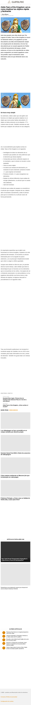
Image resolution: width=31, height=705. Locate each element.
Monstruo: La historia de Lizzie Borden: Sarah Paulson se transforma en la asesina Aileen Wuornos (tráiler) (16, 644)
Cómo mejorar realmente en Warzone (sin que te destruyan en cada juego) (15, 476)
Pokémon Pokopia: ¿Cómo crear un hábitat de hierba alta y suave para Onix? (15, 498)
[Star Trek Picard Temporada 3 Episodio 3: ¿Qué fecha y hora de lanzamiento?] (15, 552)
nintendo (4, 393)
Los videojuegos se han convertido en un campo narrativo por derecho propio (14, 431)
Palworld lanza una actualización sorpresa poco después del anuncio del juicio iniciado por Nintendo (14, 588)
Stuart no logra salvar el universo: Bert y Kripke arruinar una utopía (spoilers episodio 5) (16, 648)
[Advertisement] (15, 76)
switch (10, 393)
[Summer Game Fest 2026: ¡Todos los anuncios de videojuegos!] (15, 443)
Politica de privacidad (11, 696)
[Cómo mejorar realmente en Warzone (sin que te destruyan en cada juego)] (15, 465)
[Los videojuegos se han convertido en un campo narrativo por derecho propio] (15, 420)
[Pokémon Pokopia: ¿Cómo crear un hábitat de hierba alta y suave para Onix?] (15, 488)
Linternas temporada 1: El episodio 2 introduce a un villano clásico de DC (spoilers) (17, 636)
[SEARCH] (29, 2)
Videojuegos (13, 410)
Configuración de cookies (7, 701)
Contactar (3, 696)
